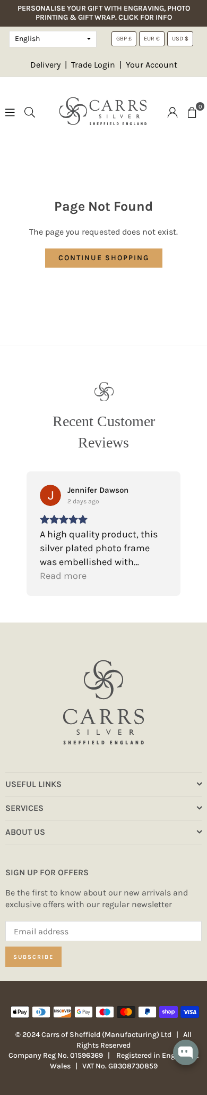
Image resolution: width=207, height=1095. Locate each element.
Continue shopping (103, 257)
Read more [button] (63, 576)
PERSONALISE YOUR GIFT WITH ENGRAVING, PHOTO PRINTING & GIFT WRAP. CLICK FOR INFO (104, 13)
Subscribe (33, 956)
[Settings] (172, 111)
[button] (192, 111)
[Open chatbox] (186, 1060)
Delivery (45, 65)
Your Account (151, 65)
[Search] (30, 111)
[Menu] (10, 111)
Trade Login (94, 65)
